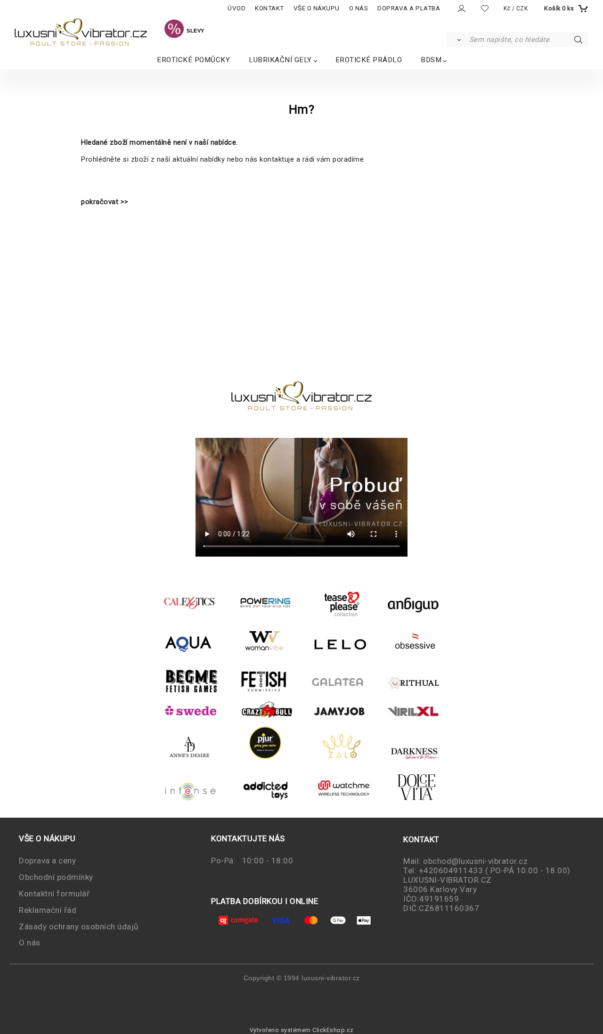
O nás (30, 942)
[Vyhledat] (457, 39)
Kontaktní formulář (54, 893)
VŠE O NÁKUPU (316, 8)
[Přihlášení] (461, 9)
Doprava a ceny (47, 860)
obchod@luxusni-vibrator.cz (475, 861)
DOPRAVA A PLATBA (408, 8)
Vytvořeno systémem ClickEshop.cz (302, 1030)
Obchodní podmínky (56, 877)
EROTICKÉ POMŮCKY (193, 60)
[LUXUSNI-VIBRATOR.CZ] (174, 30)
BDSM (431, 60)
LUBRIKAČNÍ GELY (280, 60)
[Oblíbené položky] (484, 8)
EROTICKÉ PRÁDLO (368, 60)
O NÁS (358, 8)
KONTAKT (269, 8)
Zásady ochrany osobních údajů (79, 926)
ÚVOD (236, 8)
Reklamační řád (47, 910)
